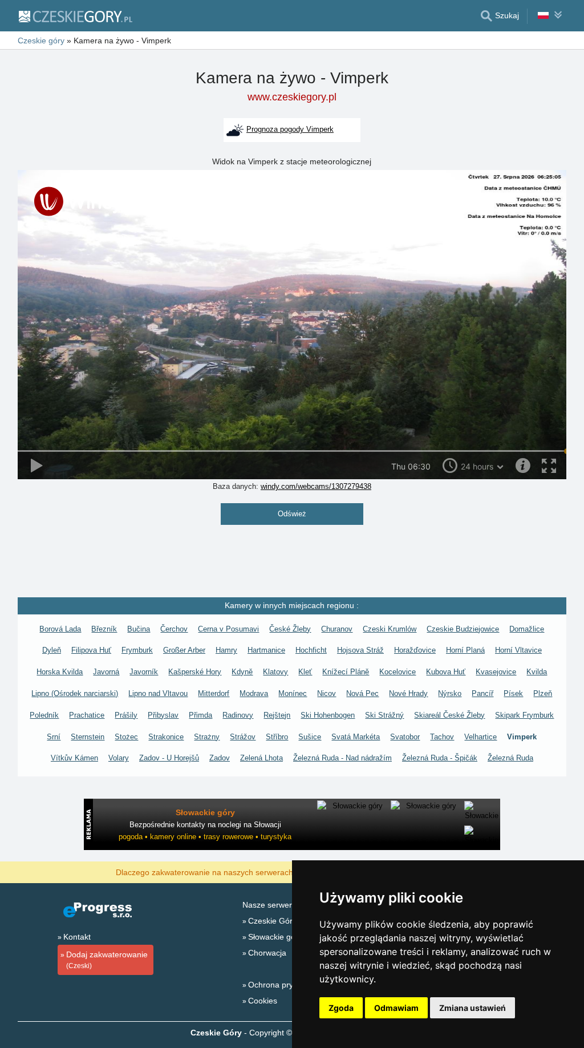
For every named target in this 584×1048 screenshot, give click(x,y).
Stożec (126, 737)
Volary (118, 758)
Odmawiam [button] (396, 1008)
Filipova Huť (91, 650)
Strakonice (166, 737)
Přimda (200, 715)
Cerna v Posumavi (228, 629)
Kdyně (242, 671)
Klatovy (275, 671)
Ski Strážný (384, 715)
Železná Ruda (510, 758)
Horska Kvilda (59, 671)
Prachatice (86, 715)
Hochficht (311, 650)
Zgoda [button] (341, 1008)
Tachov (442, 737)
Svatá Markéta (355, 737)
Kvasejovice (496, 671)
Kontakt (77, 936)
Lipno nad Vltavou (158, 693)
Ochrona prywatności (286, 984)
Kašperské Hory (194, 671)
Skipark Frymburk (524, 715)
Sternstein (87, 737)
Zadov (219, 758)
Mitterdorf (213, 693)
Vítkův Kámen (74, 758)
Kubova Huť (445, 671)
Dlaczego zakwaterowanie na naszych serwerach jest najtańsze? (233, 872)
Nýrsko (449, 693)
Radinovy (237, 715)
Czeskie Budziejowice (463, 629)
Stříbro (277, 737)
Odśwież (292, 513)
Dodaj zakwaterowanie (107, 960)
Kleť (305, 671)
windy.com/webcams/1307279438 (316, 486)
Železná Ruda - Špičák (439, 758)
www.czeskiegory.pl (292, 97)
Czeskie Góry (272, 920)
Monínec (292, 693)
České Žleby (290, 629)
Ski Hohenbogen (328, 715)
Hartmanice (266, 650)
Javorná (106, 671)
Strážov (243, 737)
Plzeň (542, 693)
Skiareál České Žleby (449, 715)
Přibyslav (163, 715)
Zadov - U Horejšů (169, 758)
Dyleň (51, 650)
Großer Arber (184, 650)
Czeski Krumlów (389, 629)
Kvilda (536, 671)
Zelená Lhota (261, 758)
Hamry (226, 650)
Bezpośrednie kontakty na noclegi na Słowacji (205, 824)
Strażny (207, 737)
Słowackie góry (275, 936)
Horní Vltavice (518, 650)
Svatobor (405, 737)
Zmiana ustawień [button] (472, 1008)
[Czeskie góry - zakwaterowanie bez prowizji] (75, 16)
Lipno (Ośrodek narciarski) (74, 693)
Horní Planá (465, 650)
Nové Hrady (408, 693)
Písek (513, 693)
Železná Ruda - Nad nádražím (342, 758)
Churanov (336, 629)
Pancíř (482, 693)
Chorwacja (267, 952)
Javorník (143, 671)
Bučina (138, 629)
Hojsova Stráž (360, 650)
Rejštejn (276, 715)
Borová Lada (60, 629)
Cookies (262, 1000)
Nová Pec (362, 693)
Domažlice (526, 629)
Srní (53, 737)
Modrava (254, 693)
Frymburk (137, 650)
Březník (104, 629)
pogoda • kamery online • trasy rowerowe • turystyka (205, 836)
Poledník (44, 715)
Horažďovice (415, 650)
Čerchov (174, 629)
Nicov (326, 693)
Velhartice (480, 737)
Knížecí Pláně (345, 671)
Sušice (309, 737)
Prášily (126, 715)
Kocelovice (397, 671)
